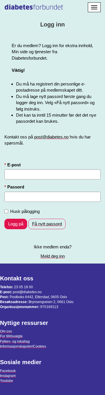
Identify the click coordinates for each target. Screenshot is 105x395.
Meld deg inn (53, 256)
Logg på (15, 223)
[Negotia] (72, 6)
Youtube (6, 381)
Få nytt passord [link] (47, 223)
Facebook (8, 371)
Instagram (8, 376)
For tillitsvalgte (11, 336)
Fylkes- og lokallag (15, 341)
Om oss (6, 331)
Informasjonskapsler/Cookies (23, 346)
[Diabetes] (34, 6)
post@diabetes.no (51, 136)
